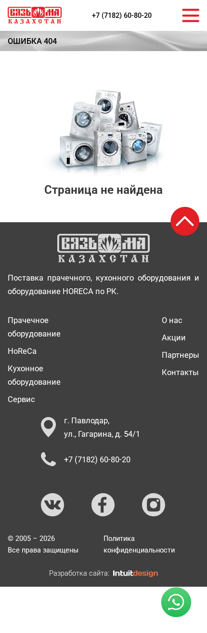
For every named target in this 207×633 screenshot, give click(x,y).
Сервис (21, 399)
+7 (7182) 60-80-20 (122, 15)
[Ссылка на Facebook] (103, 505)
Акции (174, 337)
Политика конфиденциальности (139, 544)
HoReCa (22, 351)
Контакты (180, 372)
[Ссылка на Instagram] (154, 505)
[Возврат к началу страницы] (184, 221)
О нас (172, 320)
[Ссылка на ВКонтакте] (53, 505)
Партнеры (180, 355)
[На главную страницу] (35, 15)
